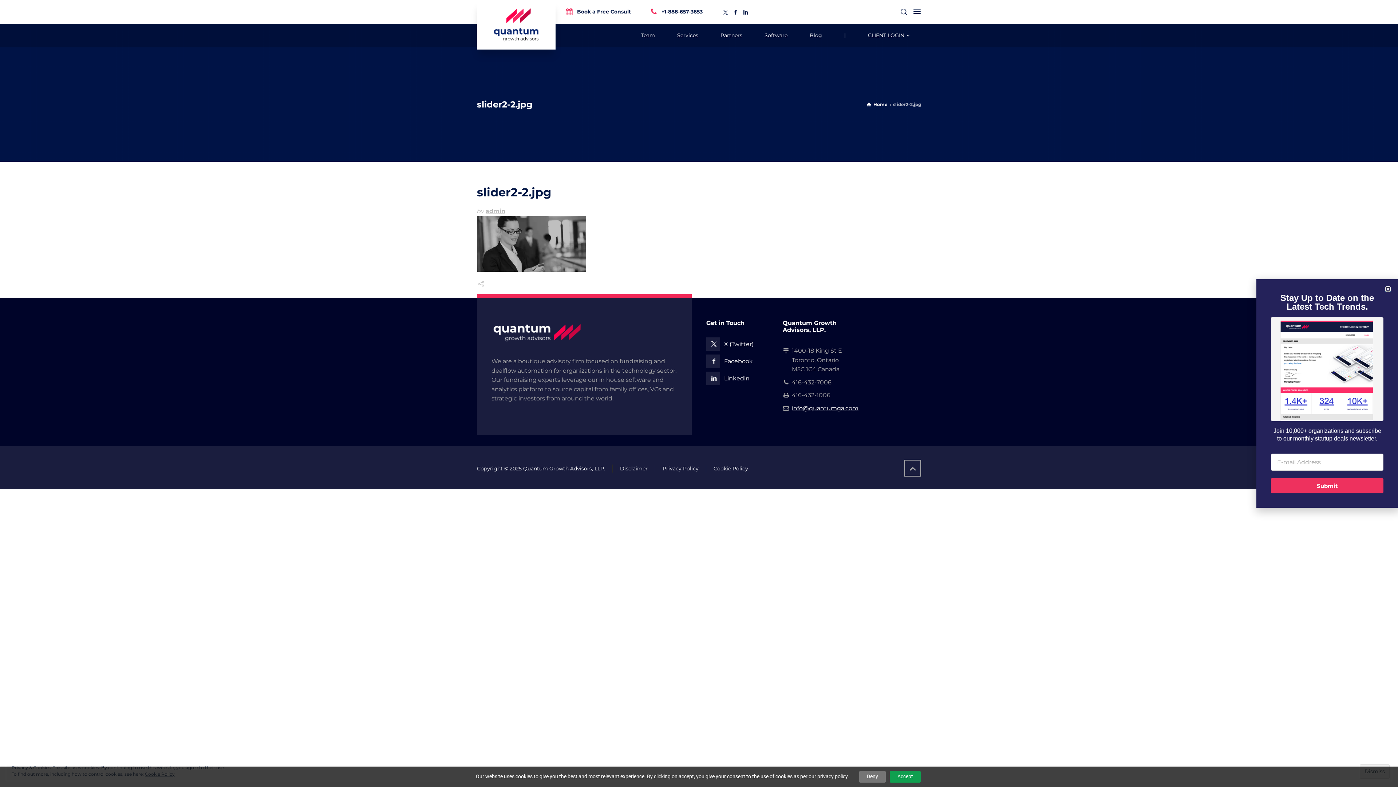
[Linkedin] (746, 12)
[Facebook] (735, 12)
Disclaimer (634, 468)
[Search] (904, 12)
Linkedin (737, 378)
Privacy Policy (681, 468)
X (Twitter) (739, 344)
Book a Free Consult (604, 11)
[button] (1388, 289)
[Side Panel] (915, 12)
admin (495, 211)
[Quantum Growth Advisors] (516, 25)
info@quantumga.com (825, 408)
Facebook (738, 361)
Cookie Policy (731, 468)
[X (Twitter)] (725, 12)
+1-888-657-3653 (682, 11)
